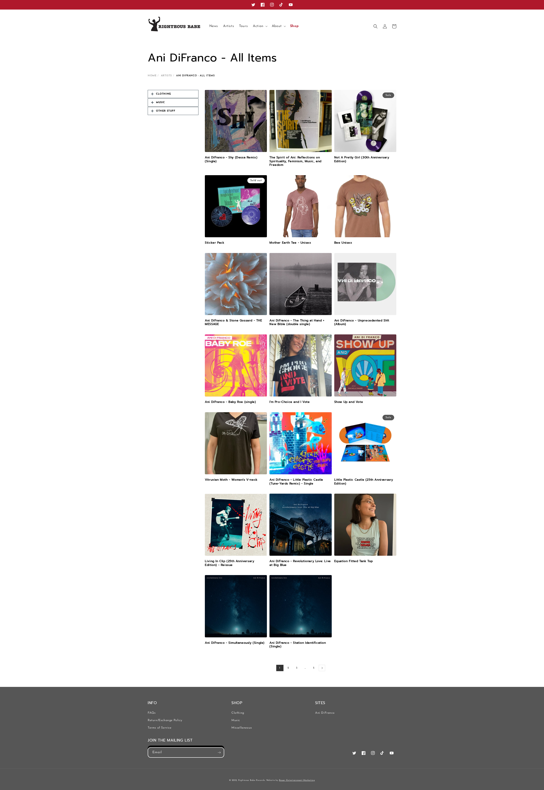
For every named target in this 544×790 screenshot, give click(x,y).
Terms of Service (159, 727)
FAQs (152, 713)
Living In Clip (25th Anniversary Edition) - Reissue (229, 563)
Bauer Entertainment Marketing (297, 780)
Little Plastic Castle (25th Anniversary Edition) (363, 481)
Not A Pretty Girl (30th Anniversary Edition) (361, 159)
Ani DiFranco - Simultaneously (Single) (235, 643)
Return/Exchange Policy (165, 720)
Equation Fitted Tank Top (353, 561)
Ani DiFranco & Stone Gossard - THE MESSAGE (233, 322)
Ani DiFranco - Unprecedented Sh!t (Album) (361, 322)
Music (235, 720)
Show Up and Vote (348, 402)
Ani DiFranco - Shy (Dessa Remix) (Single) (231, 159)
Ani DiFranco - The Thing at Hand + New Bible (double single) (296, 322)
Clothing (237, 713)
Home (152, 75)
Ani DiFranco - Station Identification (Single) (297, 644)
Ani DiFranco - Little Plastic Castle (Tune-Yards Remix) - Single (296, 481)
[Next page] (322, 668)
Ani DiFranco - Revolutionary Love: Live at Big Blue (300, 563)
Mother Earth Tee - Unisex (290, 243)
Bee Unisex (343, 243)
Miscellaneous (241, 727)
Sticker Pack (214, 243)
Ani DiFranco (324, 713)
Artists (166, 75)
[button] (259, 26)
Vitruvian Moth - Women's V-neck (231, 480)
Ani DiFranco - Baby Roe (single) (230, 402)
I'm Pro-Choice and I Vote (289, 402)
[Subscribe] (219, 752)
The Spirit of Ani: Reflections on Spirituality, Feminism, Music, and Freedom (295, 161)
